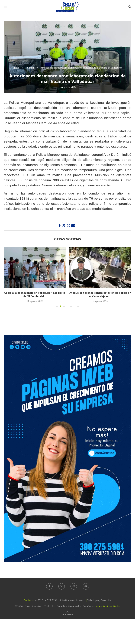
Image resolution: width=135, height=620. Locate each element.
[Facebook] (49, 586)
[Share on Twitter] (64, 225)
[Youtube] (86, 586)
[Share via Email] (73, 225)
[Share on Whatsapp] (68, 225)
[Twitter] (61, 586)
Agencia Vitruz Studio (108, 606)
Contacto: (29, 600)
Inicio (16, 67)
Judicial (30, 67)
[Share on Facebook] (60, 225)
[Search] (129, 7)
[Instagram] (73, 586)
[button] (8, 277)
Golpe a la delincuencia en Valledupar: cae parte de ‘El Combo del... (34, 294)
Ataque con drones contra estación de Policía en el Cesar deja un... (100, 294)
